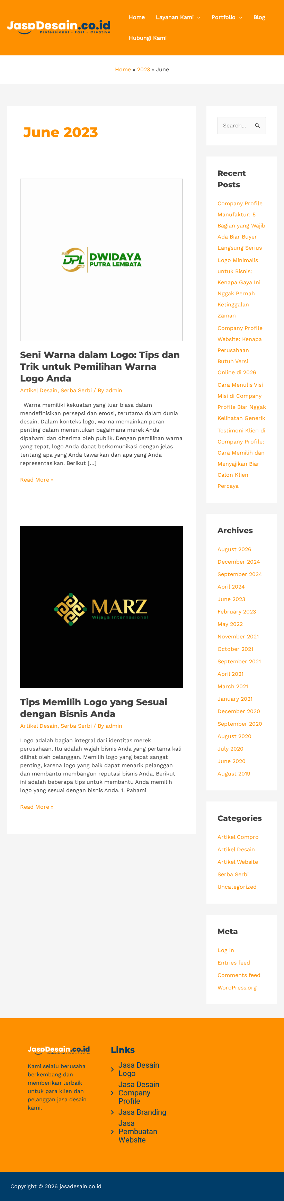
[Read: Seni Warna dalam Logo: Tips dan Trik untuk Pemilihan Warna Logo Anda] (101, 259)
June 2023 (231, 599)
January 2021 (235, 699)
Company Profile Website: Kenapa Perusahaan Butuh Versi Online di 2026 (240, 350)
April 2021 (230, 674)
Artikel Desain (38, 390)
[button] (197, 17)
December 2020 (239, 711)
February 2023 (237, 611)
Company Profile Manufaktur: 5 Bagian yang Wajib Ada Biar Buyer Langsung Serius (241, 225)
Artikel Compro (238, 837)
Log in (226, 950)
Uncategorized (237, 887)
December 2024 (239, 561)
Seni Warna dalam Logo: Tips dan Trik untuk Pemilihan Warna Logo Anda (100, 366)
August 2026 (234, 549)
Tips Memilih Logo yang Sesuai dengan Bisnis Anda (93, 708)
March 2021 (233, 686)
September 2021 (239, 661)
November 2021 (238, 636)
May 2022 (230, 624)
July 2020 (230, 748)
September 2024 (240, 574)
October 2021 (235, 649)
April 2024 (231, 586)
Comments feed (239, 975)
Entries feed (234, 962)
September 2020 (240, 723)
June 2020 (232, 761)
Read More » (37, 479)
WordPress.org (237, 987)
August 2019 (234, 773)
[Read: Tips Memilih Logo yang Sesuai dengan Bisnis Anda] (101, 606)
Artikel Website (238, 862)
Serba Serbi (76, 390)
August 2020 (234, 736)
